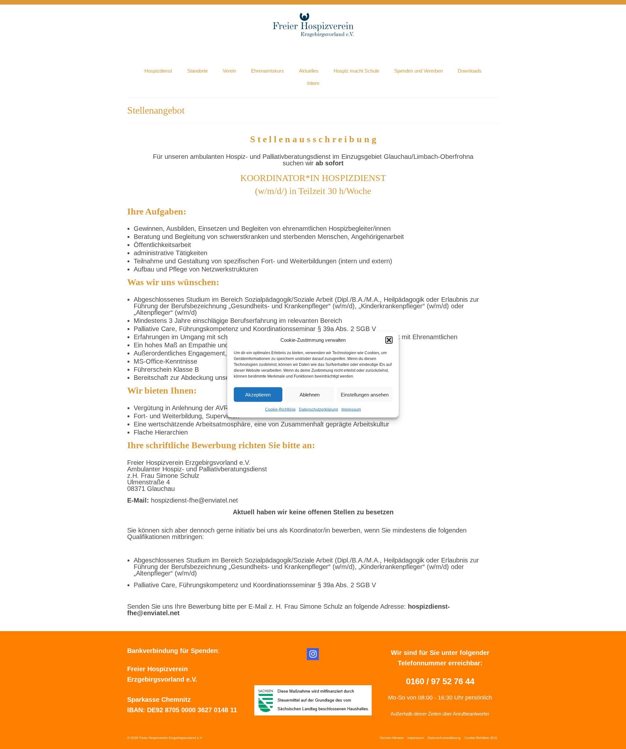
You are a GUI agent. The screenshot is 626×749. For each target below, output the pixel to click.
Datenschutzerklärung (318, 409)
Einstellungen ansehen (365, 394)
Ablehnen (310, 394)
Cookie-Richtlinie (280, 409)
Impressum (351, 409)
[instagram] (313, 654)
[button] (389, 340)
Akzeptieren (258, 394)
